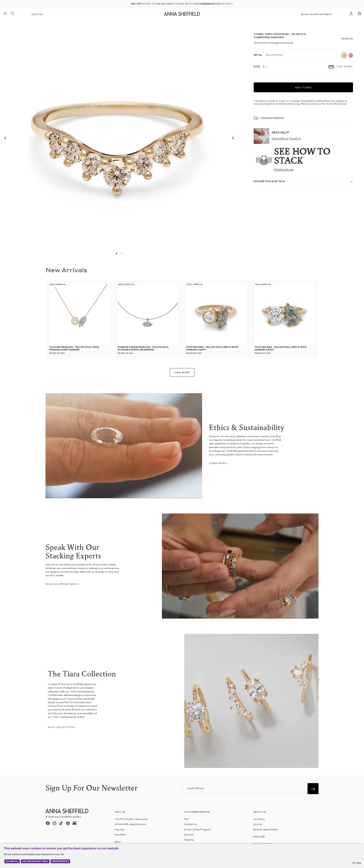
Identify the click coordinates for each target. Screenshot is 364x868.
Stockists (120, 835)
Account (188, 835)
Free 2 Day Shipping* (272, 118)
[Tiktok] (61, 823)
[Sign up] (313, 788)
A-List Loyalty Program (197, 830)
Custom (37, 14)
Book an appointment (316, 14)
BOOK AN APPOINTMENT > (63, 584)
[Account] (351, 13)
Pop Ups (119, 830)
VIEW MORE (182, 373)
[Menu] (5, 14)
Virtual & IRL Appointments (130, 824)
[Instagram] (54, 823)
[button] (4, 138)
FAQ (186, 819)
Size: (257, 67)
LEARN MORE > (219, 464)
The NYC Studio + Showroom (131, 819)
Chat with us (280, 139)
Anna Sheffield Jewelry (67, 817)
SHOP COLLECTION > (62, 727)
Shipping (189, 840)
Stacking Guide (284, 170)
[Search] (12, 13)
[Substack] (74, 823)
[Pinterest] (68, 823)
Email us (295, 139)
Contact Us (190, 824)
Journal (257, 824)
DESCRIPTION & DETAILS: (269, 181)
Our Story (259, 819)
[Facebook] (48, 823)
